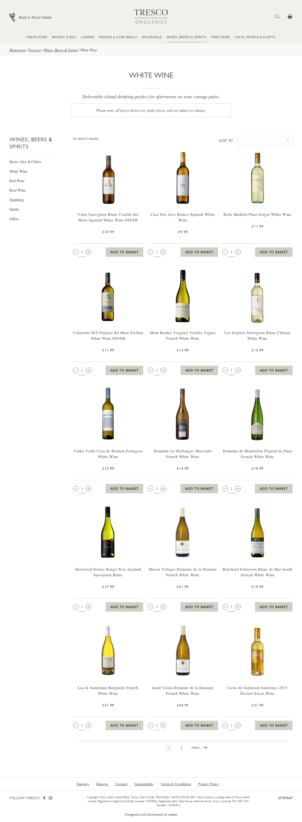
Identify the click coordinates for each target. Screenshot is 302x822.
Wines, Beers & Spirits (186, 37)
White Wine (18, 171)
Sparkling (16, 199)
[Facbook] (44, 798)
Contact (121, 784)
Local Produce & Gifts (255, 37)
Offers (14, 218)
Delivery (82, 784)
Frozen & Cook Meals (118, 37)
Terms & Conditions (175, 784)
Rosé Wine (17, 190)
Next (196, 747)
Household (152, 37)
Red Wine (17, 180)
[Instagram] (50, 798)
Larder (87, 37)
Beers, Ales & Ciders (25, 161)
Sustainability (143, 784)
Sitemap (285, 798)
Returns (102, 784)
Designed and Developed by (151, 814)
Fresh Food (37, 37)
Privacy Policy (208, 784)
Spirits (14, 209)
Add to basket (124, 252)
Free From (220, 37)
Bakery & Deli (64, 37)
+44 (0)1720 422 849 (183, 797)
